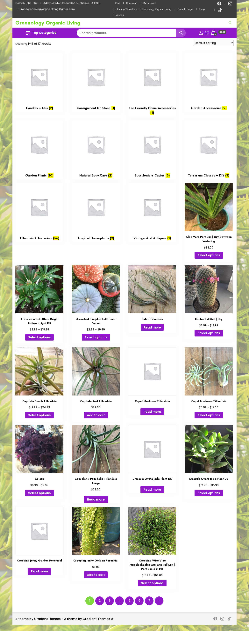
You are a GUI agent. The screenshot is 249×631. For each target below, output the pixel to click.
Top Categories (44, 33)
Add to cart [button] (96, 415)
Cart (117, 3)
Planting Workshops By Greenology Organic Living (143, 9)
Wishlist (120, 15)
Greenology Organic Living (47, 22)
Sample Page (185, 9)
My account (149, 3)
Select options (208, 255)
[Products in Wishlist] (207, 32)
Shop (202, 9)
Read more (152, 327)
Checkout (131, 3)
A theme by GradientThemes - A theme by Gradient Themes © (64, 619)
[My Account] (201, 32)
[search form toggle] (230, 22)
